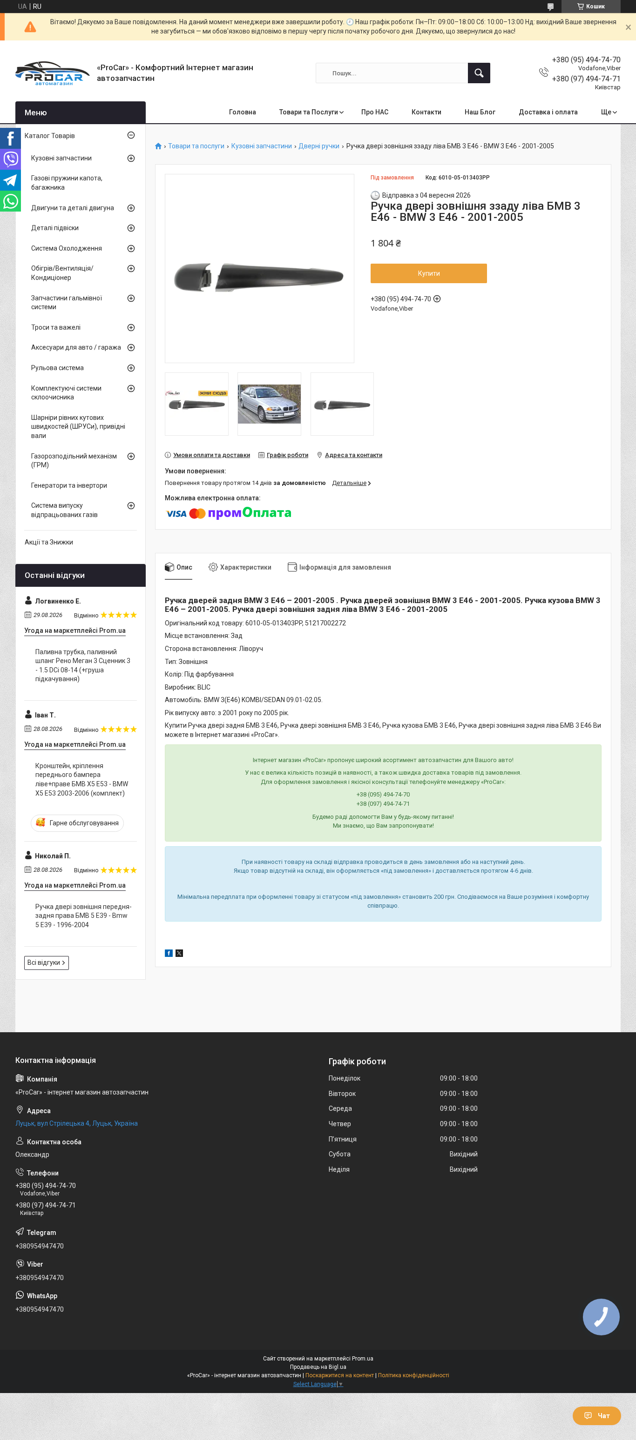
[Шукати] (479, 73)
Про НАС (374, 112)
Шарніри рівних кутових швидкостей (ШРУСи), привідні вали (78, 426)
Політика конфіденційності (413, 1375)
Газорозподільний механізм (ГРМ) (74, 460)
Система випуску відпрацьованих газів (64, 510)
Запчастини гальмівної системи (66, 302)
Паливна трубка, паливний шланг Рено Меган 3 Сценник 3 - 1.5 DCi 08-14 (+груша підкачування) (82, 665)
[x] (179, 954)
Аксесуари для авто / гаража (76, 347)
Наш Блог (480, 112)
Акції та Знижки (49, 542)
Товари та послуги (196, 146)
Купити (429, 273)
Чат (604, 1416)
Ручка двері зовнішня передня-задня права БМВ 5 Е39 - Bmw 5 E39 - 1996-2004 (83, 916)
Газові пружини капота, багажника (66, 182)
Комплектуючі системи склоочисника (66, 393)
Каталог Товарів (50, 135)
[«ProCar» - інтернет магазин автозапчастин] (52, 73)
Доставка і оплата (548, 112)
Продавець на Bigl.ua (318, 1367)
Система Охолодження (66, 248)
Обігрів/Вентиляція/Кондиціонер (62, 273)
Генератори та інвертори (69, 485)
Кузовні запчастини (261, 146)
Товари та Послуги (308, 112)
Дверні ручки (318, 146)
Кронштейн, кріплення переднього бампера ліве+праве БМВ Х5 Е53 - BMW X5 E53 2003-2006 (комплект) (81, 779)
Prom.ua (362, 1358)
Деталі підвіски (55, 228)
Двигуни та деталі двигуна (72, 208)
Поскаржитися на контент (339, 1375)
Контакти (426, 112)
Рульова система (57, 368)
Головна (242, 112)
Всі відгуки (43, 962)
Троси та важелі (56, 327)
